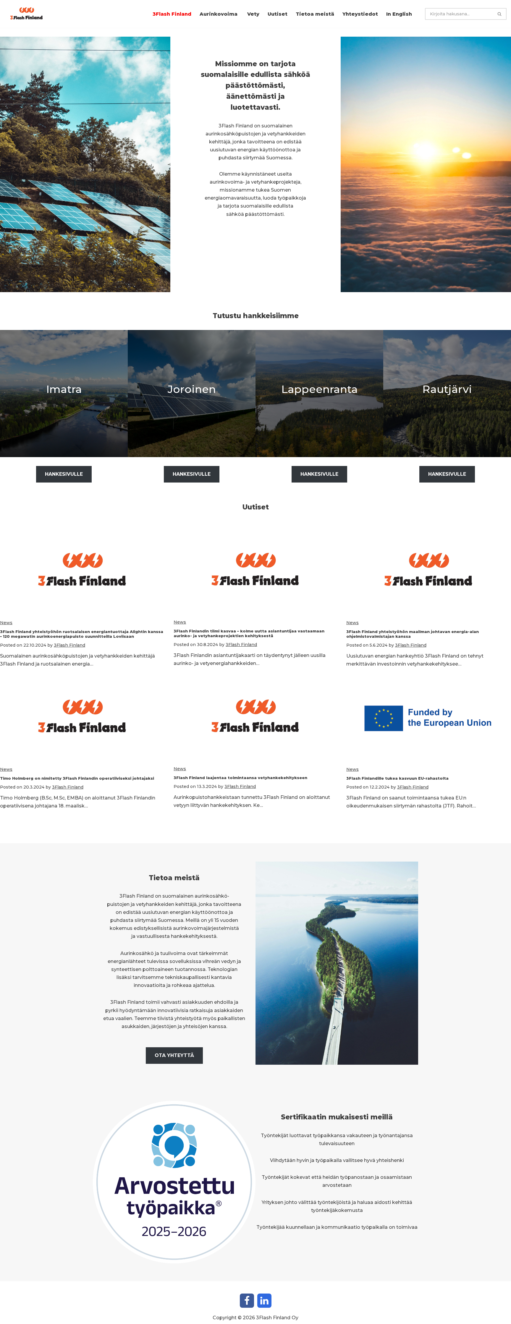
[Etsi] (500, 14)
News (6, 622)
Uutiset (277, 14)
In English (399, 14)
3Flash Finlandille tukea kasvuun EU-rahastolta (397, 778)
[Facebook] (247, 1301)
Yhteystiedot (360, 14)
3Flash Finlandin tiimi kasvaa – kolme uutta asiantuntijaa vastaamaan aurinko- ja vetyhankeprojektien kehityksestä (249, 633)
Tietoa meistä (315, 14)
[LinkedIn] (264, 1301)
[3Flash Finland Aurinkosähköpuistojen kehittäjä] (28, 13)
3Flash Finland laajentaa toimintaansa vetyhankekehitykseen (240, 778)
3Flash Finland (172, 14)
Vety (253, 14)
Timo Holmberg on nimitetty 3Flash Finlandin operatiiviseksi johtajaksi (77, 778)
